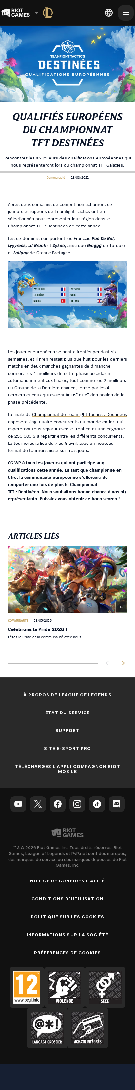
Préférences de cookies (67, 952)
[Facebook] (58, 804)
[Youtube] (18, 804)
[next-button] (122, 663)
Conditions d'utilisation (67, 898)
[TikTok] (97, 804)
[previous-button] (109, 663)
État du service (67, 712)
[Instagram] (77, 804)
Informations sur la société (67, 934)
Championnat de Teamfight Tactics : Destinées (79, 414)
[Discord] (117, 804)
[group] (67, 599)
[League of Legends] (47, 12)
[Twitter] (38, 804)
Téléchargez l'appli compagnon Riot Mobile (67, 769)
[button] (56, 177)
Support (67, 730)
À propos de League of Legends (67, 694)
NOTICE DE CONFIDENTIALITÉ (67, 880)
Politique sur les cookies (68, 916)
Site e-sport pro (67, 748)
